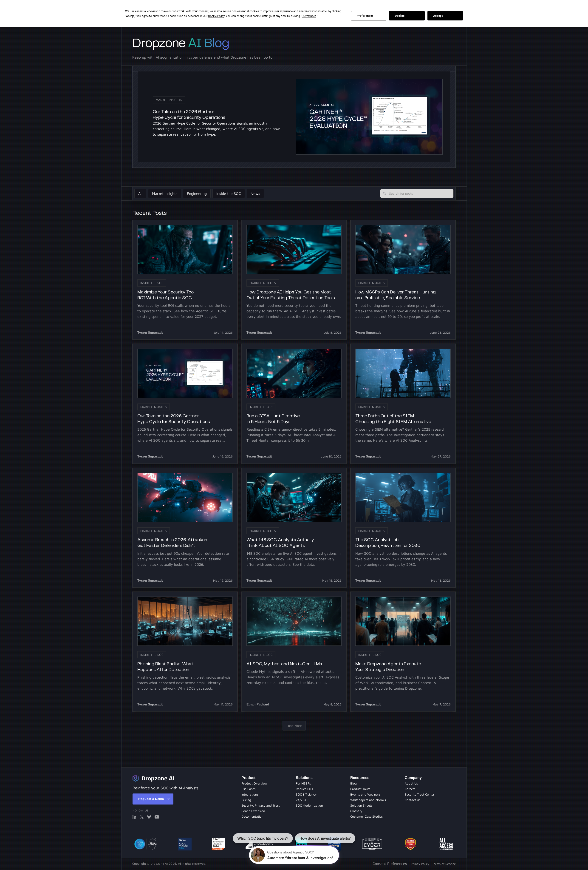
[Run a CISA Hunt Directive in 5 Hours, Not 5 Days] (294, 403)
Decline (399, 15)
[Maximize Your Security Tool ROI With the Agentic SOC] (185, 279)
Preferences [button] (309, 16)
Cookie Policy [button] (216, 16)
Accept (438, 15)
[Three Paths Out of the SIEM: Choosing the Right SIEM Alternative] (403, 403)
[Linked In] (134, 817)
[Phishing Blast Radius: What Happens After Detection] (185, 651)
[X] (142, 817)
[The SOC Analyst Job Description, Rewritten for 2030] (403, 527)
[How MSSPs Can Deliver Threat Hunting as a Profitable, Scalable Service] (403, 279)
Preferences (365, 15)
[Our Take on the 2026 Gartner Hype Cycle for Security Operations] (185, 403)
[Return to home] (153, 778)
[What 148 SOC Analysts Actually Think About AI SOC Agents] (294, 527)
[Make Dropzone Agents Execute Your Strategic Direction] (403, 651)
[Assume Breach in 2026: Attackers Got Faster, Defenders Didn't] (185, 527)
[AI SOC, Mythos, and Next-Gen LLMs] (294, 651)
